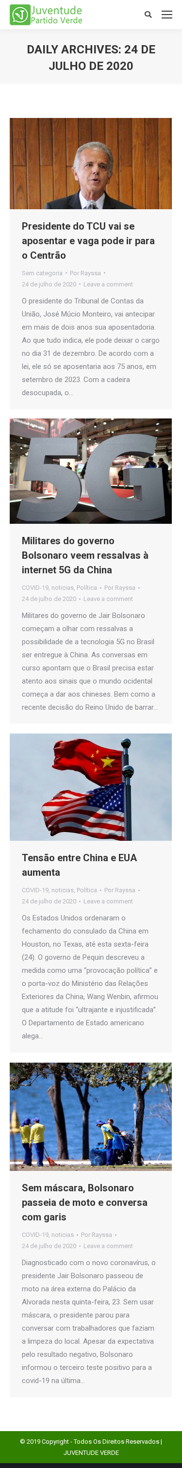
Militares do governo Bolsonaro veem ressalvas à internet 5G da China (85, 555)
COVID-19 (35, 587)
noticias (62, 587)
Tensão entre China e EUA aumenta (79, 865)
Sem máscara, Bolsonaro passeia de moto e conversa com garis (85, 1202)
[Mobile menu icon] (167, 14)
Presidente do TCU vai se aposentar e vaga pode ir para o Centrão (88, 240)
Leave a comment (108, 284)
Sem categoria (42, 273)
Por (85, 273)
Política (87, 587)
